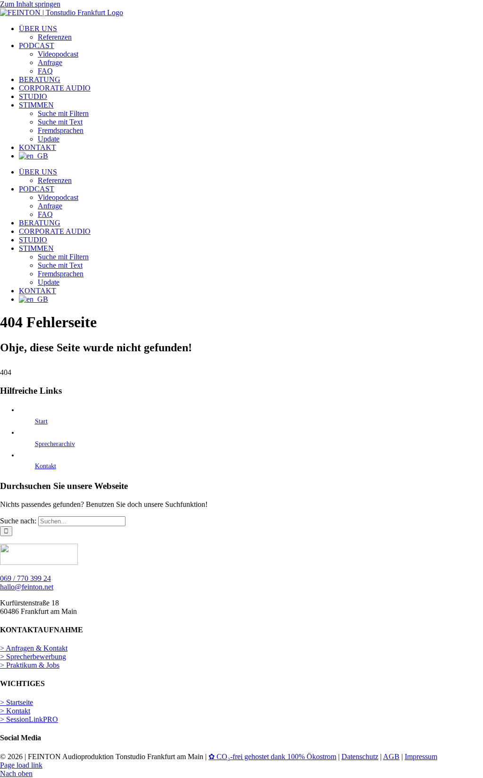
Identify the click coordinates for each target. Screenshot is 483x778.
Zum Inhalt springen (30, 4)
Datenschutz (359, 757)
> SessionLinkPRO (29, 719)
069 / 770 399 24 (25, 578)
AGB (391, 757)
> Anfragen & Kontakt (33, 648)
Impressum (421, 757)
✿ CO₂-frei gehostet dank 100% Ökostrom (272, 757)
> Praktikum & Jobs (29, 665)
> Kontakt (15, 711)
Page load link (21, 765)
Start (41, 421)
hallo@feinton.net (26, 587)
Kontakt (45, 466)
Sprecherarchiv (55, 443)
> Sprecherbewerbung (33, 657)
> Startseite (16, 702)
